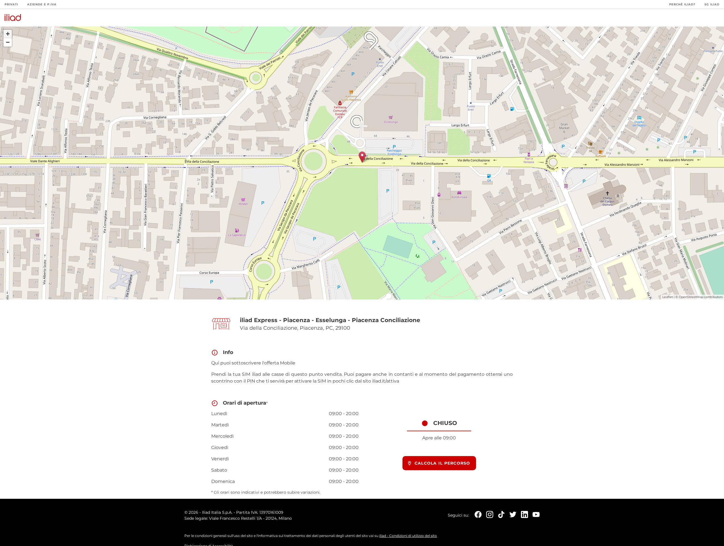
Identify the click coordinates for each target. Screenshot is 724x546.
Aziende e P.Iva (42, 4)
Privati (11, 4)
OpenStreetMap (691, 297)
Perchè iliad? (682, 4)
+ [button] (8, 33)
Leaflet (667, 297)
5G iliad (711, 4)
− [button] (8, 42)
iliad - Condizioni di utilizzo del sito (408, 536)
